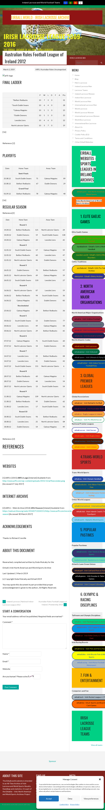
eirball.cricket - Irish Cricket (85, 447)
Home (77, 75)
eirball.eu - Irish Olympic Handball (88, 479)
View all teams (96, 745)
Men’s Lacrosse (81, 83)
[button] (100, 779)
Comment (8, 622)
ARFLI (37, 69)
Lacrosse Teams (81, 90)
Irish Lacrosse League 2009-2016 (43, 40)
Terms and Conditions (83, 138)
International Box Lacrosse (85, 123)
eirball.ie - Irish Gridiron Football (87, 319)
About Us (78, 127)
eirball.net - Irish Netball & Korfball (88, 403)
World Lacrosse (81, 109)
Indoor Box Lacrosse (83, 97)
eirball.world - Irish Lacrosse (86, 346)
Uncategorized (60, 69)
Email (6, 661)
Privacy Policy (74, 804)
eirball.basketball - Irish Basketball (88, 324)
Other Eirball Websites (84, 142)
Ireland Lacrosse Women (85, 94)
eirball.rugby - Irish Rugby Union (87, 436)
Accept (49, 798)
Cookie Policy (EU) (82, 134)
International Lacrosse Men (86, 105)
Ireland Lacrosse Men (83, 86)
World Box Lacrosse (83, 120)
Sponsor (95, 36)
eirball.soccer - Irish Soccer (85, 430)
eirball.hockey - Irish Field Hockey (88, 441)
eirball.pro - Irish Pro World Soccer (88, 420)
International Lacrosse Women (87, 116)
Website (6, 669)
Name (6, 654)
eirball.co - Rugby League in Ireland (88, 414)
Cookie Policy (64, 804)
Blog (76, 79)
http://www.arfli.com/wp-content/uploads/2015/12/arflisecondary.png (34, 481)
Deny (70, 798)
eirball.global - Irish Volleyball (86, 352)
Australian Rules (47, 69)
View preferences (91, 798)
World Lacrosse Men (77, 57)
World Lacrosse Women (84, 112)
